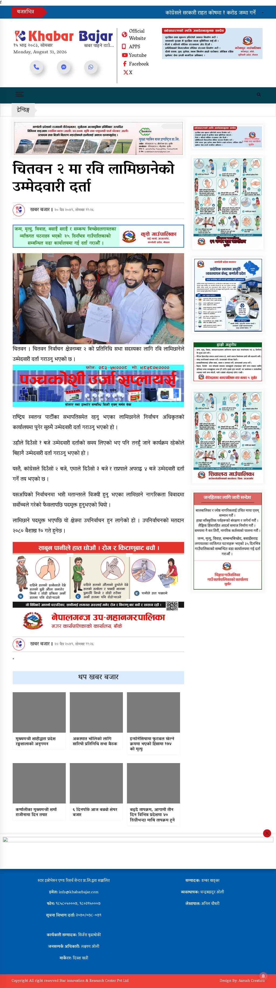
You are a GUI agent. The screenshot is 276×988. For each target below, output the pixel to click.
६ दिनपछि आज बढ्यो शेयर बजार (95, 813)
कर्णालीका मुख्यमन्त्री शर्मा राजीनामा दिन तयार (36, 813)
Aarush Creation (252, 981)
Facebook (139, 64)
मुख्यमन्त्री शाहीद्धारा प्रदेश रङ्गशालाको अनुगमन (36, 742)
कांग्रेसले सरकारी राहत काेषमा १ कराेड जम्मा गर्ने (174, 13)
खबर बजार (40, 210)
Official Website (137, 35)
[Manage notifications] (263, 976)
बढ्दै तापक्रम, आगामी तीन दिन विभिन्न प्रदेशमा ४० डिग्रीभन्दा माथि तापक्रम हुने (152, 815)
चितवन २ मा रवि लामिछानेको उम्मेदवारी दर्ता (93, 179)
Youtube (138, 56)
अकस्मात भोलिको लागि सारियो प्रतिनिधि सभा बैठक (95, 742)
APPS (134, 47)
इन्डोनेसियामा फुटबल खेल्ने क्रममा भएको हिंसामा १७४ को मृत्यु (152, 744)
